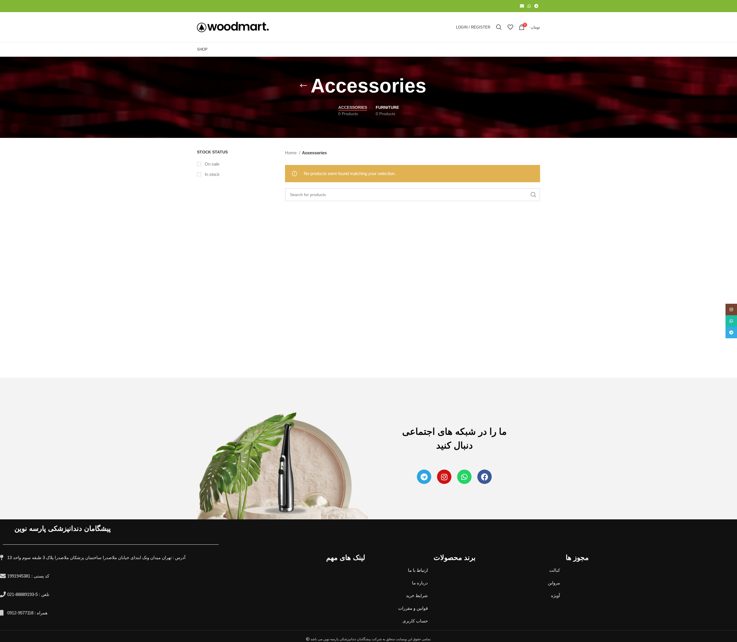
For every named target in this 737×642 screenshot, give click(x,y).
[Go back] (303, 86)
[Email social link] (522, 6)
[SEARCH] (533, 194)
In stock (212, 174)
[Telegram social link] (536, 6)
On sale (211, 164)
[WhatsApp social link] (529, 6)
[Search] (499, 27)
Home (291, 152)
